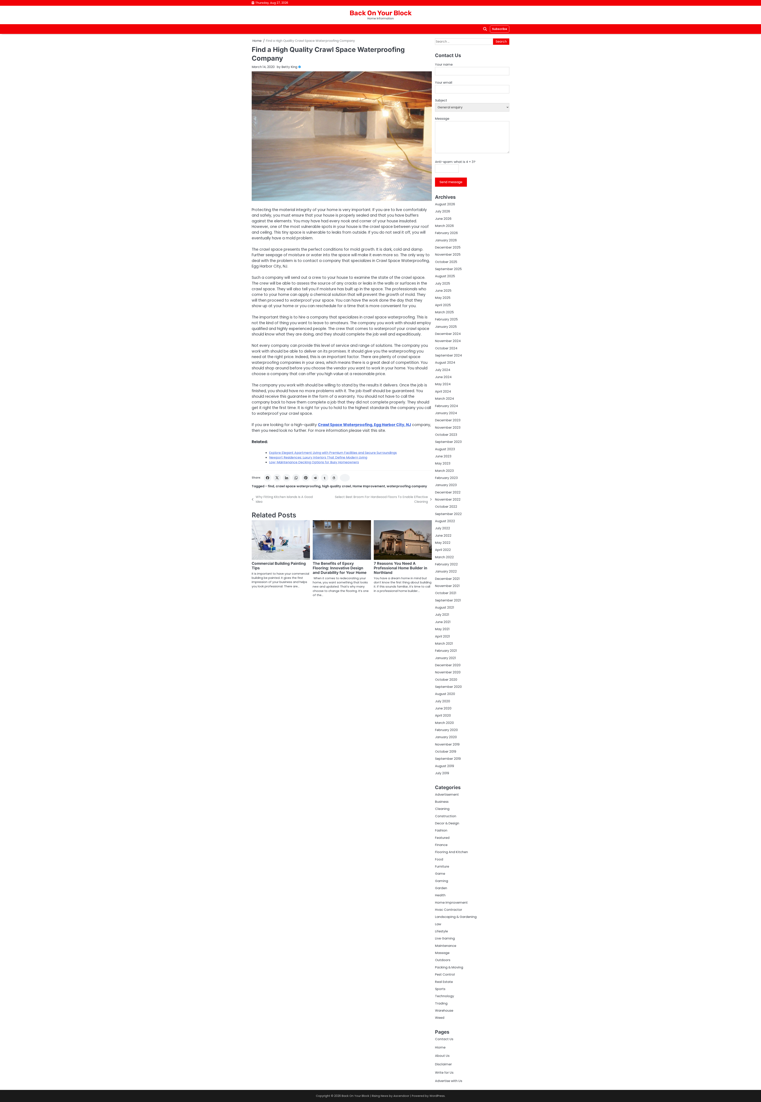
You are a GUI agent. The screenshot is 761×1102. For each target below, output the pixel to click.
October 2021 (445, 593)
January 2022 (446, 571)
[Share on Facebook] (267, 478)
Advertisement (447, 794)
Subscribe (499, 29)
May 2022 (442, 542)
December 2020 (448, 665)
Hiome (440, 1047)
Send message (451, 182)
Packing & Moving (449, 967)
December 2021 (447, 578)
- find (269, 486)
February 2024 (446, 406)
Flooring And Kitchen (451, 852)
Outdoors (442, 960)
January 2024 (446, 413)
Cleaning (442, 809)
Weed (439, 1017)
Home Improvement (369, 486)
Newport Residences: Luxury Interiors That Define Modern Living (318, 457)
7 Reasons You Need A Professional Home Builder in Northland (400, 568)
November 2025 (448, 254)
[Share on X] (277, 478)
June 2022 (443, 535)
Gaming (441, 881)
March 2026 (444, 226)
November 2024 (448, 341)
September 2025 (448, 269)
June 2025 (443, 290)
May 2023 (442, 463)
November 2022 (448, 499)
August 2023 (445, 449)
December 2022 (448, 492)
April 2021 (442, 636)
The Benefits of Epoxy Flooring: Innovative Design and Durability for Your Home (339, 568)
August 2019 (444, 766)
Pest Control (445, 974)
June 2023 (443, 456)
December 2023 (448, 420)
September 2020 (448, 686)
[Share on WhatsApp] (296, 478)
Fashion (441, 830)
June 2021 (442, 622)
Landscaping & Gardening (456, 917)
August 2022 (445, 521)
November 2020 (448, 672)
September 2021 (448, 600)
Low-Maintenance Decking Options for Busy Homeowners (314, 462)
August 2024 (445, 362)
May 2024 (443, 384)
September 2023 (448, 442)
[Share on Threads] (334, 478)
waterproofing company (407, 486)
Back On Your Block (381, 13)
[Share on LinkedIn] (286, 478)
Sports (440, 989)
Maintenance (445, 945)
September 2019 (448, 758)
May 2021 (442, 629)
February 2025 (446, 319)
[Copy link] (345, 478)
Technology (444, 996)
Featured (442, 837)
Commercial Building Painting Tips (279, 565)
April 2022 (443, 550)
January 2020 (446, 737)
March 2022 (444, 557)
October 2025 (446, 262)
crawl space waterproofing (298, 486)
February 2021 (446, 650)
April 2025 (443, 305)
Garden (441, 888)
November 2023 (448, 427)
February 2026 (446, 233)
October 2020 (446, 679)
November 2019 (447, 744)
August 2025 (445, 276)
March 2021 (444, 643)
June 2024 (443, 377)
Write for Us (444, 1072)
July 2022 (442, 528)
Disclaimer (443, 1064)
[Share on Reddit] (315, 478)
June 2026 (443, 218)
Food (439, 859)
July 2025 (442, 283)
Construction (445, 816)
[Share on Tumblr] (324, 478)
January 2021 (445, 658)
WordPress (437, 1096)
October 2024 (446, 348)
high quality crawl (336, 486)
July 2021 (442, 614)
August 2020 (445, 694)
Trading (441, 1003)
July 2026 (442, 211)
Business (441, 801)
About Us (442, 1055)
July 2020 (442, 701)
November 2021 (447, 586)
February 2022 (446, 564)
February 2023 (446, 478)
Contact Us (444, 1039)
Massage (442, 953)
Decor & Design (447, 823)
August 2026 (445, 204)
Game (440, 873)
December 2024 (448, 334)
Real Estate (444, 982)
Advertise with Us (448, 1081)
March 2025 (444, 312)
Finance (441, 845)
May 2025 (442, 297)
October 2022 (446, 506)
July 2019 (442, 773)
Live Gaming (445, 938)
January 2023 (446, 485)
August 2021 (444, 607)
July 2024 (442, 370)
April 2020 (443, 715)
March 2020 (444, 723)
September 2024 (448, 355)
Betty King (289, 67)
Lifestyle (441, 931)
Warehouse (444, 1010)
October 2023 (446, 434)
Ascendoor (401, 1096)
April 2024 (443, 391)
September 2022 (448, 514)
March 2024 (444, 398)
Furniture (442, 866)
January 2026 (446, 240)
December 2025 (448, 247)
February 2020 (446, 730)
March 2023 (444, 470)
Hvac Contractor (448, 909)
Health (440, 895)
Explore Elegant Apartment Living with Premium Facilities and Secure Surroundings (333, 452)
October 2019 (445, 751)
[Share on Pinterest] (305, 478)
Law (438, 924)
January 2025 (446, 326)
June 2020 (443, 708)
